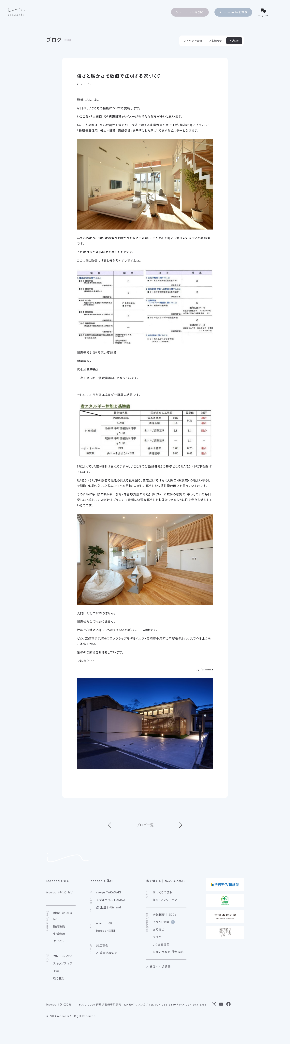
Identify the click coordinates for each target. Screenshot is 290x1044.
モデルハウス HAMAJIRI (112, 900)
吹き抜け (59, 978)
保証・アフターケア (165, 900)
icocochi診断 (105, 930)
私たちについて (175, 881)
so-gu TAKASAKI (108, 892)
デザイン (58, 941)
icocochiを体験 (236, 12)
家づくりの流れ (163, 892)
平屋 (56, 971)
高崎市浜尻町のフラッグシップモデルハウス (115, 638)
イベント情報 (194, 40)
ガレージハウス (63, 956)
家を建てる (153, 881)
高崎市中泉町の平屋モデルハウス (170, 638)
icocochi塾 (104, 923)
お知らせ (217, 40)
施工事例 (102, 945)
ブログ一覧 (145, 825)
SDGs (172, 914)
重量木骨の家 (109, 952)
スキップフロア (62, 963)
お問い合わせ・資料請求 (168, 951)
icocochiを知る (192, 12)
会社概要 (159, 914)
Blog (68, 39)
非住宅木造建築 (160, 966)
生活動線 (59, 933)
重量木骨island (110, 907)
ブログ (54, 40)
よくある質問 (161, 944)
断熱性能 (59, 926)
